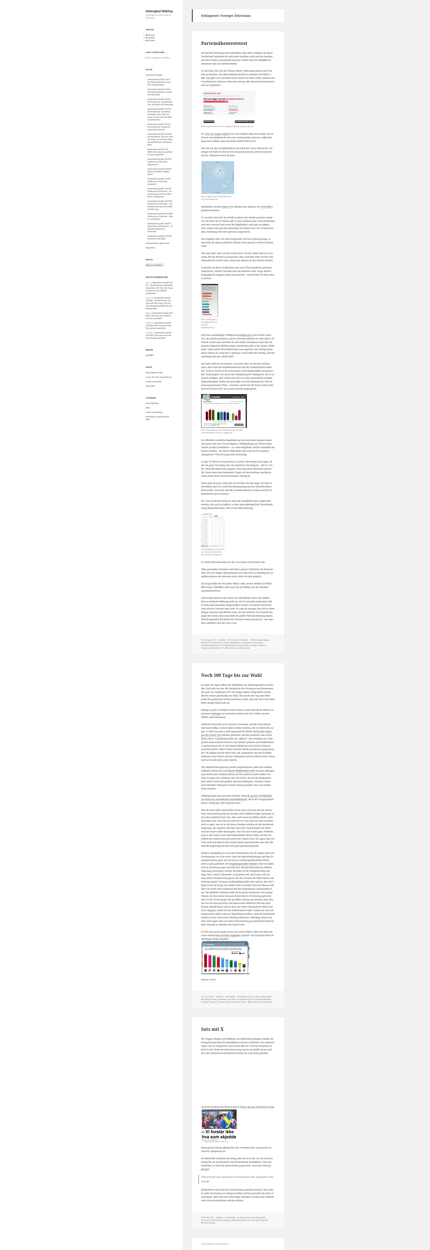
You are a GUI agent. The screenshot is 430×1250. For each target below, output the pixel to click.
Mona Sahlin (266, 996)
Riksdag (213, 999)
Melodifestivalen (239, 1220)
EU (249, 996)
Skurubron (231, 999)
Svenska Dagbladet (263, 999)
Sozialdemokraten (228, 645)
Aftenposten (244, 1217)
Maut (258, 996)
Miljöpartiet (248, 642)
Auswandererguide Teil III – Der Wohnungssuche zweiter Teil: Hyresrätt (159, 92)
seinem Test (227, 206)
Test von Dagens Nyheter (218, 133)
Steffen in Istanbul (153, 381)
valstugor (216, 713)
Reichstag (258, 642)
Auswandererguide (154, 75)
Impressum (150, 247)
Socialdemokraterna (245, 999)
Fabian (223, 640)
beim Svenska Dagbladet (227, 935)
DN (210, 642)
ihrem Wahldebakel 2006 (241, 770)
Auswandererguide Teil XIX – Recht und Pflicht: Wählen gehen (160, 172)
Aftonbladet (257, 640)
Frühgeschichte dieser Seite (158, 243)
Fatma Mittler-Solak (154, 372)
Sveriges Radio (243, 645)
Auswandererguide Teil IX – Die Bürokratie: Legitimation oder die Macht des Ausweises (160, 102)
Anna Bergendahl (258, 1217)
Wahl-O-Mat (240, 1002)
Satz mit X (212, 1029)
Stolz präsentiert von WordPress (215, 1244)
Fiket (148, 407)
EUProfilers (267, 206)
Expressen (227, 1220)
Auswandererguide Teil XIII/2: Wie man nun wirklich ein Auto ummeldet (159, 152)
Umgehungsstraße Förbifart (243, 863)
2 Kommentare (209, 1223)
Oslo (249, 1220)
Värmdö (221, 1002)
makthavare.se (245, 335)
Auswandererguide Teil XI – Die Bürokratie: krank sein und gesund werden (159, 127)
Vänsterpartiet (207, 648)
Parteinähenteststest (224, 43)
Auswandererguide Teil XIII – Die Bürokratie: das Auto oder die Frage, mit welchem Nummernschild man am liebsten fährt (160, 139)
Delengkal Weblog (159, 11)
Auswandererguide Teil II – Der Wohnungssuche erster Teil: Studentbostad (159, 82)
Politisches (234, 640)
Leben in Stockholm (154, 412)
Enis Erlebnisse (152, 403)
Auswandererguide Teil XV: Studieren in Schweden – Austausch (159, 181)
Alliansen (243, 996)
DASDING (150, 355)
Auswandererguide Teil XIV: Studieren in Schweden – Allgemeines (159, 162)
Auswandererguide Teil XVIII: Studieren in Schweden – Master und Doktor (160, 216)
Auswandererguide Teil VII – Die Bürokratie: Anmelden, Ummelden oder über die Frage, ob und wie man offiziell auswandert (160, 114)
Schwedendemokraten (210, 645)
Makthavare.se (236, 642)
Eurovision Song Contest (211, 1220)
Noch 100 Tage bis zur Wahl (231, 675)
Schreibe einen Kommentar (238, 648)
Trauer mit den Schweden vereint (257, 1106)
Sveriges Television (258, 645)
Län (253, 996)
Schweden (244, 640)
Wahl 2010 (218, 648)
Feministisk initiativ (220, 642)
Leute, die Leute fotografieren (159, 377)
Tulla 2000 (150, 386)
